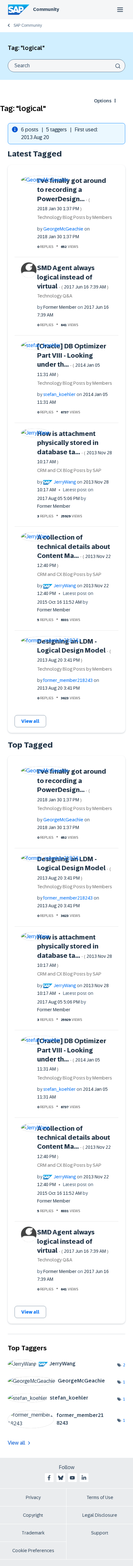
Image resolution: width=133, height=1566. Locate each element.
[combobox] (66, 65)
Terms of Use (100, 1497)
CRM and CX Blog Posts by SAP (69, 470)
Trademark (33, 1532)
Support (99, 1532)
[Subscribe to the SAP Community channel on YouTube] (72, 1477)
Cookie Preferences (33, 1550)
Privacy (33, 1497)
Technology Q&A (54, 295)
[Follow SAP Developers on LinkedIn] (84, 1477)
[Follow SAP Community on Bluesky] (60, 1477)
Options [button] (102, 100)
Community (46, 9)
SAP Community (28, 25)
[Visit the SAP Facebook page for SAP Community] (49, 1477)
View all (30, 721)
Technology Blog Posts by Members (74, 217)
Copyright (33, 1515)
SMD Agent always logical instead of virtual (72, 277)
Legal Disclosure (99, 1515)
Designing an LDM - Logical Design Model (74, 650)
